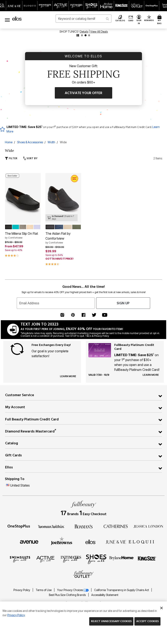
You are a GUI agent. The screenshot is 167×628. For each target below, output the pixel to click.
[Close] (161, 607)
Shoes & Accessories (30, 142)
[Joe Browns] (61, 541)
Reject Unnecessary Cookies (111, 621)
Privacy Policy (22, 590)
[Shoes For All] (96, 559)
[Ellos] (90, 542)
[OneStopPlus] (19, 526)
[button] (139, 19)
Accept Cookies (147, 621)
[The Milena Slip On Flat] (23, 198)
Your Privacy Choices (70, 590)
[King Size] (147, 559)
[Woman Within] (51, 526)
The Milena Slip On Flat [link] (21, 235)
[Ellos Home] (17, 18)
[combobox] (83, 18)
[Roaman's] (83, 526)
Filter (12, 158)
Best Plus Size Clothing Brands (67, 595)
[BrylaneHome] (121, 559)
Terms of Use (44, 590)
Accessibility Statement (104, 595)
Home (8, 142)
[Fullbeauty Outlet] (83, 574)
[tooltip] (14, 5)
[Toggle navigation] (7, 19)
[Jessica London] (148, 526)
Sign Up (123, 303)
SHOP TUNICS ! (69, 31)
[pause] (77, 35)
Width (51, 142)
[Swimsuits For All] (20, 559)
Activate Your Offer (83, 93)
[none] (23, 198)
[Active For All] (45, 559)
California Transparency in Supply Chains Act (121, 590)
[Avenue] (29, 542)
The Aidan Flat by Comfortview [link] (57, 237)
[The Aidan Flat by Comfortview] (63, 198)
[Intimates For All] (71, 559)
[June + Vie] (116, 542)
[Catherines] (116, 526)
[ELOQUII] (141, 541)
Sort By (31, 158)
